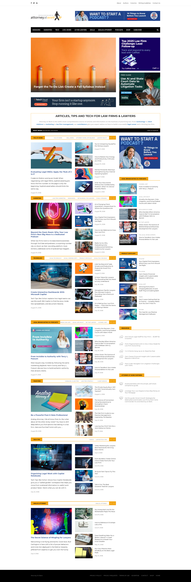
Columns (133, 3)
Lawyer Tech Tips (101, 439)
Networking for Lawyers (86, 198)
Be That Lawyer (91, 322)
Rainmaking (71, 198)
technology (140, 121)
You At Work (58, 138)
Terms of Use (124, 575)
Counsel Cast (102, 322)
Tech (57, 30)
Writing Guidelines (144, 3)
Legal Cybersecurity (70, 258)
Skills (92, 30)
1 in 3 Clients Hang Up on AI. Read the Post (140, 351)
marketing (50, 124)
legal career (131, 124)
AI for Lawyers (81, 30)
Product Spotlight (85, 258)
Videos (91, 439)
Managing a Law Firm (72, 381)
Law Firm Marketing (59, 198)
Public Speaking (101, 198)
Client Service (102, 381)
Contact (144, 575)
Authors (125, 3)
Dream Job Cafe (65, 322)
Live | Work (66, 30)
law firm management (64, 124)
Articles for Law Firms (95, 130)
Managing (36, 30)
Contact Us (156, 3)
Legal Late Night (78, 322)
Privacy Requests (110, 575)
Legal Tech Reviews (100, 258)
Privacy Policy (96, 575)
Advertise (135, 575)
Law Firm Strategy (87, 381)
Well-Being (70, 138)
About (119, 3)
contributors (82, 124)
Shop (128, 30)
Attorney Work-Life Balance (85, 138)
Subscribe (138, 30)
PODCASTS (119, 30)
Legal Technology (56, 258)
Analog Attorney (105, 30)
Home (158, 575)
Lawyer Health (102, 138)
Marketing (48, 30)
